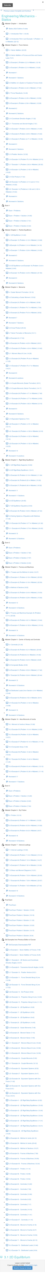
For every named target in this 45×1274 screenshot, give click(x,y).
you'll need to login (31, 1265)
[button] (7, 11)
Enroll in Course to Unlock (22, 1268)
